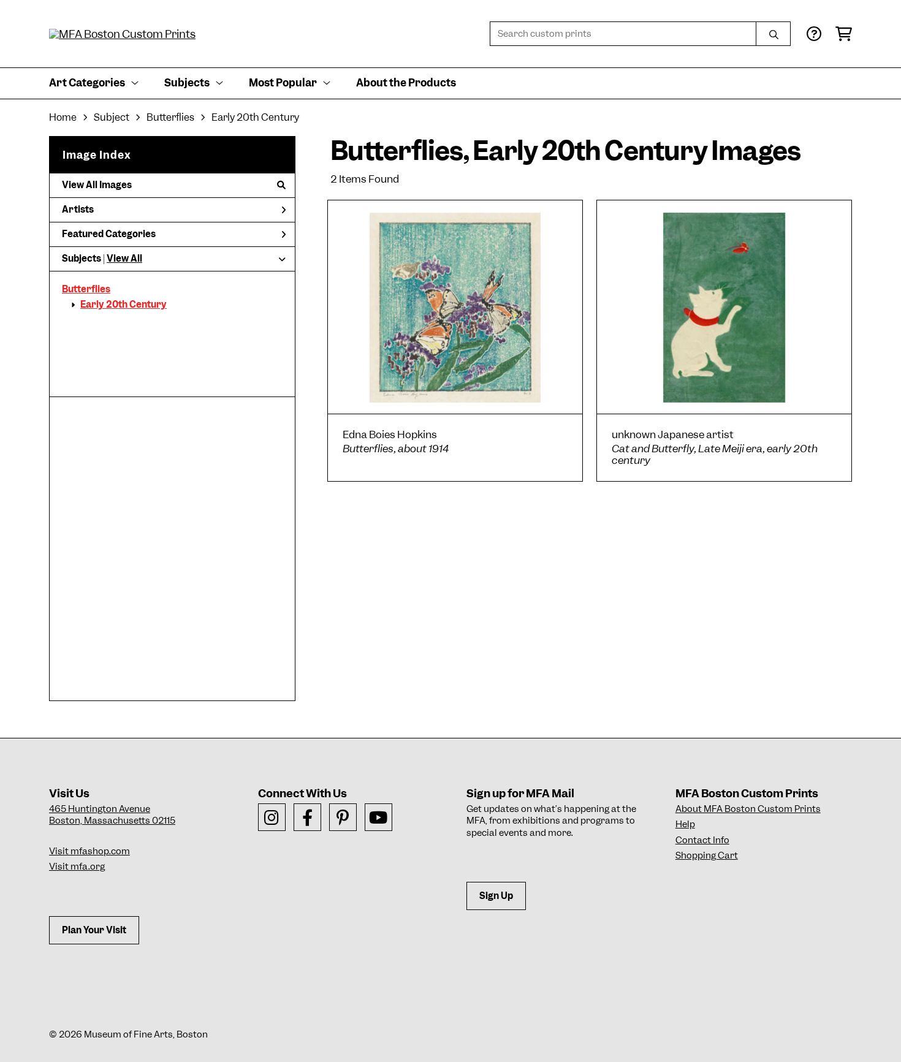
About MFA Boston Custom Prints (748, 809)
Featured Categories (109, 234)
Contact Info (702, 840)
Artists (78, 209)
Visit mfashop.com (89, 851)
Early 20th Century (123, 304)
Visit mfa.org (77, 866)
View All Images (97, 185)
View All (124, 258)
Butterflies (86, 289)
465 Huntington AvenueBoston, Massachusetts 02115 (112, 815)
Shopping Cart (706, 855)
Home (63, 117)
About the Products (406, 82)
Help (685, 824)
